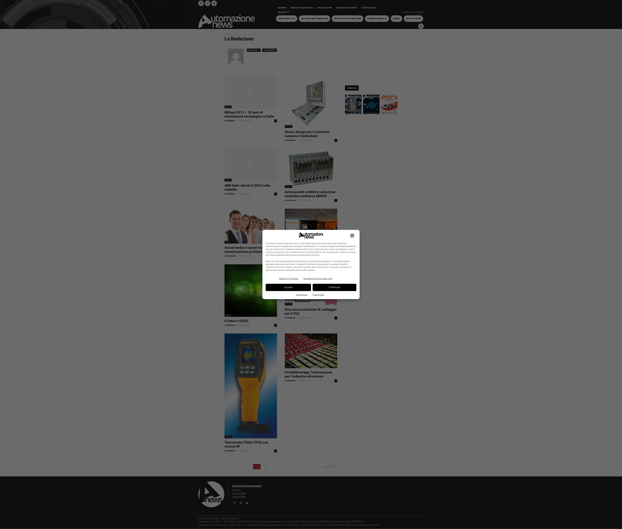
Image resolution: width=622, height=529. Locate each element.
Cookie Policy (302, 295)
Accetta (288, 287)
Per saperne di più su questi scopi (317, 278)
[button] (352, 235)
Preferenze (334, 287)
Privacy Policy (318, 295)
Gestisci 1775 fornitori (288, 278)
